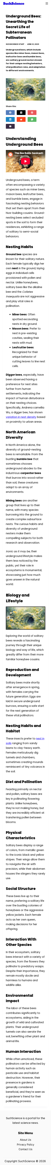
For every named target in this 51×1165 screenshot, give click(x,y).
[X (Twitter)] (21, 112)
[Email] (10, 126)
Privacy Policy (25, 1144)
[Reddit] (21, 119)
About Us (25, 1139)
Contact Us (25, 1149)
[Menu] (47, 3)
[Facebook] (10, 112)
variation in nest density (21, 417)
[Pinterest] (32, 112)
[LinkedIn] (10, 119)
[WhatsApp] (32, 119)
